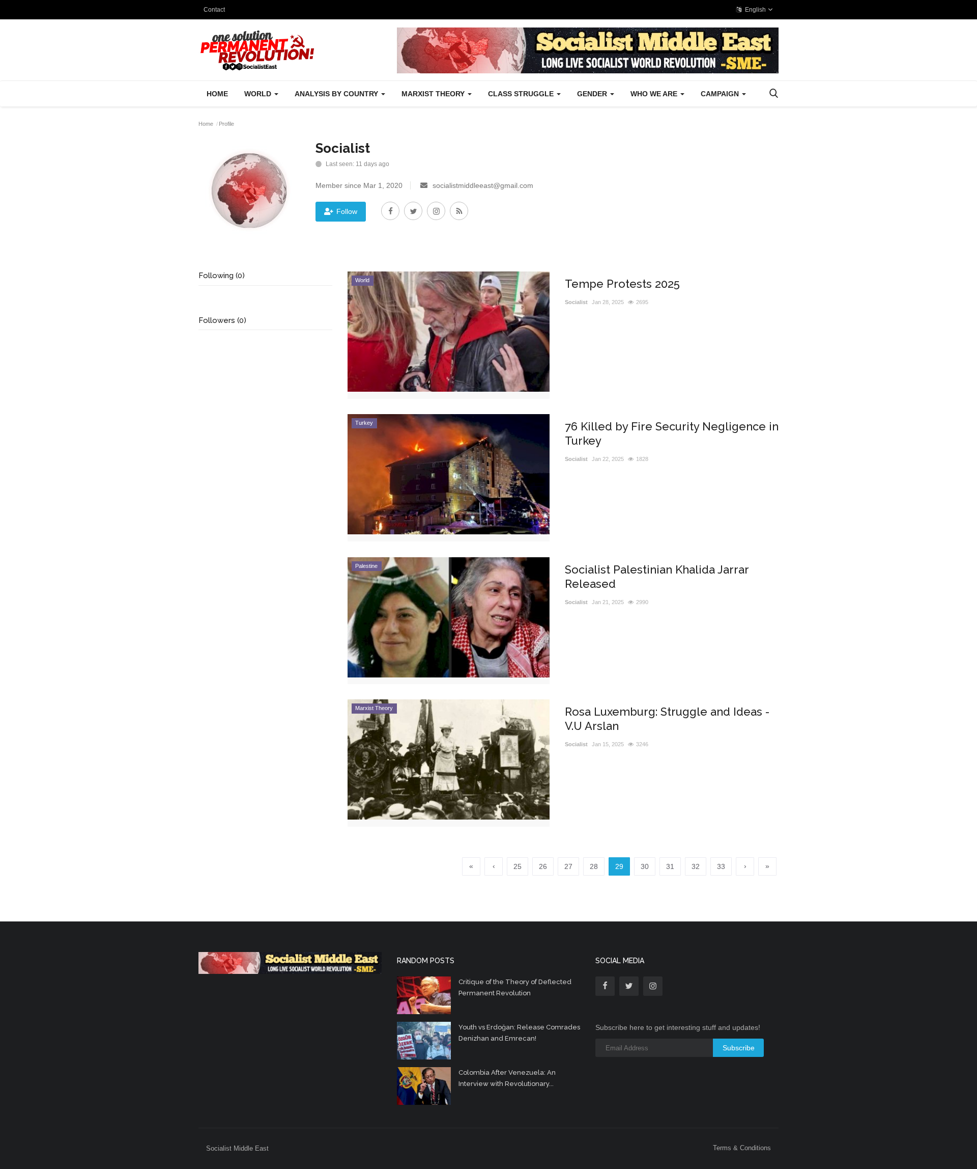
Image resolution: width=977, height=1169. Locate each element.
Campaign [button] (721, 94)
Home (217, 94)
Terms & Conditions (742, 1148)
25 (517, 866)
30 (645, 866)
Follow (346, 211)
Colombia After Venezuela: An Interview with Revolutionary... (507, 1078)
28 (594, 866)
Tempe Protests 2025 (622, 283)
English (754, 9)
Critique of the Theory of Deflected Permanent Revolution (514, 987)
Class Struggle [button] (522, 94)
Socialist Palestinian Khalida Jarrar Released (657, 576)
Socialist (576, 302)
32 (696, 866)
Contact (214, 9)
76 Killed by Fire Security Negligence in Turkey (672, 433)
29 (619, 866)
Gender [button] (593, 94)
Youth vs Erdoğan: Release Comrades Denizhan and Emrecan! (519, 1032)
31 (670, 866)
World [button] (258, 94)
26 (543, 866)
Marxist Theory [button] (434, 94)
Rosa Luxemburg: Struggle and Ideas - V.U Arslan (667, 718)
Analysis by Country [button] (337, 94)
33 (721, 866)
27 (568, 866)
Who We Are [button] (654, 94)
